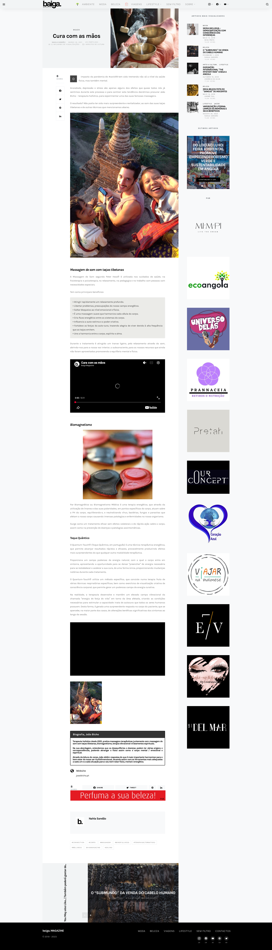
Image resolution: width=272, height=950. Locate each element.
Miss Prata (209, 40)
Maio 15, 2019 (209, 38)
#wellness (77, 847)
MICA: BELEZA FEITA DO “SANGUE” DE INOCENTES (215, 90)
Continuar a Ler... (208, 180)
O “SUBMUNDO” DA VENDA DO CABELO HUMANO (133, 892)
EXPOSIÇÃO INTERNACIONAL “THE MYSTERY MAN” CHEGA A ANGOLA (215, 70)
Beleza (115, 4)
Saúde (217, 103)
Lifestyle (152, 4)
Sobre (189, 4)
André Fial (210, 96)
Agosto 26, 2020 (210, 114)
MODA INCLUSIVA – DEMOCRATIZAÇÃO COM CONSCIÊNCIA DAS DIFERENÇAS (214, 31)
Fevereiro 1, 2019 (211, 55)
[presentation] (85, 915)
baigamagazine (93, 847)
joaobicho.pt (82, 775)
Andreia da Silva (212, 79)
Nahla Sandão (59, 42)
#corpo (92, 842)
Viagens (169, 931)
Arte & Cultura (210, 64)
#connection (78, 842)
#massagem (105, 842)
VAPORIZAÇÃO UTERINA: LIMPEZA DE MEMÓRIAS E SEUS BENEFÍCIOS (215, 108)
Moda (103, 4)
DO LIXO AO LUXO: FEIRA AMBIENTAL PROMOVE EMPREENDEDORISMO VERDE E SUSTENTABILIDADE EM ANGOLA (208, 157)
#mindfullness (122, 842)
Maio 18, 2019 (209, 94)
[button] (202, 186)
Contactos (223, 931)
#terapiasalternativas (144, 842)
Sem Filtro (173, 4)
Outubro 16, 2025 (211, 77)
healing (108, 847)
